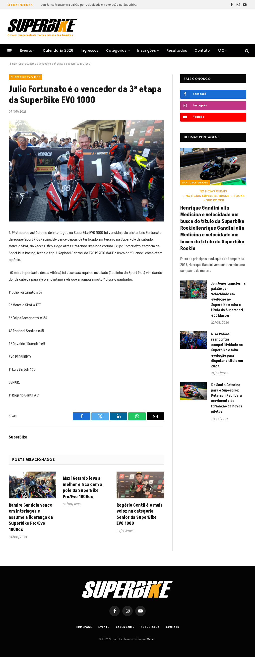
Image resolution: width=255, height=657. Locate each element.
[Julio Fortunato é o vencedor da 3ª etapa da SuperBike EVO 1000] (86, 170)
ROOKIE (239, 196)
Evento (26, 50)
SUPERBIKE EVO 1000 (25, 77)
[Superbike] (42, 27)
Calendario (125, 627)
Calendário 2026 (58, 50)
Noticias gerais (195, 182)
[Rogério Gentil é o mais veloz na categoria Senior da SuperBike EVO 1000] (140, 485)
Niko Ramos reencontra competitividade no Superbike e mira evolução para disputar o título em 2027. (227, 350)
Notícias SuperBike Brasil (207, 196)
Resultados (177, 50)
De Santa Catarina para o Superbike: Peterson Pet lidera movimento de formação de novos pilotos (226, 398)
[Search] (246, 50)
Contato (202, 50)
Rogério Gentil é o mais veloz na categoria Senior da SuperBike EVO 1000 (140, 514)
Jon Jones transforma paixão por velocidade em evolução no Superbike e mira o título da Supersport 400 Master (91, 4)
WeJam (150, 639)
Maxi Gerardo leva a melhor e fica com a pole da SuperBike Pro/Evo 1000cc (82, 488)
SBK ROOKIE (215, 200)
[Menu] (9, 50)
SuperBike (18, 437)
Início (12, 64)
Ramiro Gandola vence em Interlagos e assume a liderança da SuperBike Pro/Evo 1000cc (31, 517)
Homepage (84, 627)
